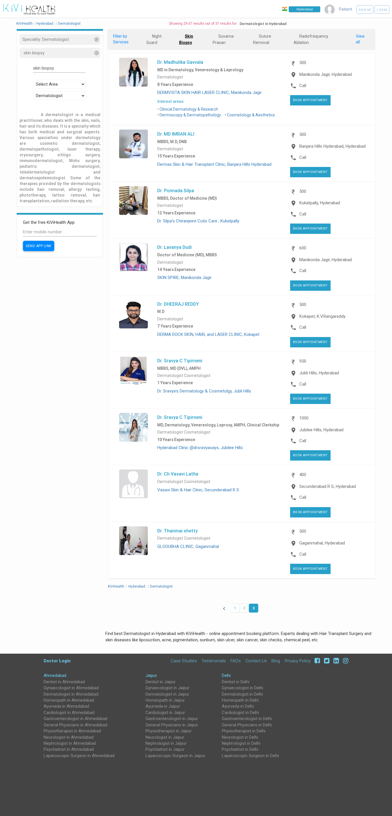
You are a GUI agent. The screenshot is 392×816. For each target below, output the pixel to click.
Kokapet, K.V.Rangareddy (322, 316)
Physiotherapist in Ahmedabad (72, 731)
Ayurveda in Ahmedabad (66, 706)
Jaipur (151, 675)
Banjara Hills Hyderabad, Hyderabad (332, 146)
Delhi (226, 675)
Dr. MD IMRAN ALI (175, 134)
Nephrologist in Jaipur (166, 743)
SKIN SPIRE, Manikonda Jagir (184, 277)
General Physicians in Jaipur (171, 725)
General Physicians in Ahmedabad (75, 725)
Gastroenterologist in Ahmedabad (75, 718)
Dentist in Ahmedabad (64, 681)
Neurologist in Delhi (240, 737)
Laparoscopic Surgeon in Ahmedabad (79, 755)
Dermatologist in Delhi (242, 694)
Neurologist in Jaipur (164, 737)
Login (382, 9)
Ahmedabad (55, 675)
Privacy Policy (298, 660)
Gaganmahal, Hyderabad (322, 543)
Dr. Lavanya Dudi (174, 247)
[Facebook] (316, 660)
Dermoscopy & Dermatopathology (190, 115)
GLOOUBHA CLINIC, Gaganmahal (188, 546)
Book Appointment (310, 100)
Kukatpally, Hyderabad (319, 202)
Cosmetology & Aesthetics (251, 115)
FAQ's (235, 660)
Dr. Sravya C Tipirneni (179, 360)
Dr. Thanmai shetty (177, 531)
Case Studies (184, 660)
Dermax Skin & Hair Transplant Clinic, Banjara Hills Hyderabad (214, 164)
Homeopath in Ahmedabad (69, 700)
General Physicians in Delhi (247, 725)
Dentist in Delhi (235, 681)
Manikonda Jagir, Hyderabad (325, 74)
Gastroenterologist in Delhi (247, 718)
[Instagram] (344, 660)
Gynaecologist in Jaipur (167, 687)
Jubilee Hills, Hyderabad (321, 429)
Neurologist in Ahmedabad (69, 737)
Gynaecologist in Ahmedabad (71, 687)
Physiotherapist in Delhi (243, 731)
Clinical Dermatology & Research (189, 109)
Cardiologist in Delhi (240, 712)
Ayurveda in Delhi (238, 706)
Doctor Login (57, 660)
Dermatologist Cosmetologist (183, 376)
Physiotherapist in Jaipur (168, 731)
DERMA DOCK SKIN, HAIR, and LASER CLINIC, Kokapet (208, 334)
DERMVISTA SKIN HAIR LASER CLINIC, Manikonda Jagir (209, 92)
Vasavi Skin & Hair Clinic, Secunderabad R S (198, 489)
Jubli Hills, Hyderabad (319, 373)
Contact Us (256, 660)
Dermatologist (170, 77)
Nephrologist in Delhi (241, 743)
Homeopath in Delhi (240, 700)
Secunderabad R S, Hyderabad (327, 486)
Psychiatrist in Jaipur (165, 749)
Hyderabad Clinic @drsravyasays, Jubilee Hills (200, 447)
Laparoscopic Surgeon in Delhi (250, 755)
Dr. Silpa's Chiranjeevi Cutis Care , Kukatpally (198, 221)
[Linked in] (335, 660)
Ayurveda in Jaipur (162, 706)
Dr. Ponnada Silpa (175, 190)
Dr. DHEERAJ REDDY (178, 304)
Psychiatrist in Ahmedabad (69, 749)
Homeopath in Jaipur (165, 700)
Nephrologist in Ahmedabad (70, 743)
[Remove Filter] (96, 40)
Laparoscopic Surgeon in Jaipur (175, 755)
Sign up (365, 9)
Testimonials (213, 660)
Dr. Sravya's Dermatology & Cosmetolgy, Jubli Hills (204, 391)
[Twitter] (326, 660)
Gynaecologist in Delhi (242, 687)
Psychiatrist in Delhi (240, 749)
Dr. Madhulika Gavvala (180, 62)
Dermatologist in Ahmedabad (71, 694)
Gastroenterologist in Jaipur (171, 718)
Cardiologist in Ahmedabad (69, 712)
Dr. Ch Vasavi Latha (177, 474)
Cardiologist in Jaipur (165, 712)
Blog (275, 660)
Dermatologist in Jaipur (167, 694)
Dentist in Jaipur (160, 681)
